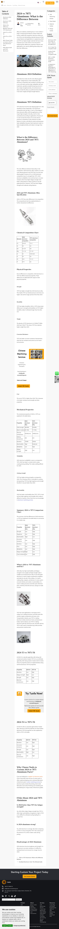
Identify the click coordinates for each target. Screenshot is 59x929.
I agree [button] (4, 925)
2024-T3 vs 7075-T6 (7, 33)
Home (4, 5)
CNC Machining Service (42, 906)
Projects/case (53, 907)
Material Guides (21, 5)
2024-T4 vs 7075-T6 (7, 37)
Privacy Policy (33, 909)
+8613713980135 (9, 886)
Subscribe (19, 899)
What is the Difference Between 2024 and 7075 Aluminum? (7, 27)
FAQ (51, 916)
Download (52, 914)
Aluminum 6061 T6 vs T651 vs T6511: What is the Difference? (52, 42)
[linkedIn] (3, 896)
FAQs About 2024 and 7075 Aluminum (7, 49)
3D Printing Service (43, 918)
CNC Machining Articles (52, 16)
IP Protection (33, 910)
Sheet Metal (53, 21)
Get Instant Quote (29, 876)
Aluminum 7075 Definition (7, 21)
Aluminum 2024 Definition (7, 18)
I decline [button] (10, 925)
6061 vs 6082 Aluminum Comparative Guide (51, 59)
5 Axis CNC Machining (43, 909)
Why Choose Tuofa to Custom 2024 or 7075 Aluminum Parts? (7, 43)
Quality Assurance (32, 907)
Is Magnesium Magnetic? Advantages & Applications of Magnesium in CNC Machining (52, 68)
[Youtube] (12, 896)
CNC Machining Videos (52, 912)
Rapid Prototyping (43, 921)
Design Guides (51, 29)
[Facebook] (6, 896)
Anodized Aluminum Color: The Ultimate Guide (30, 862)
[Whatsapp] (57, 373)
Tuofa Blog (14, 5)
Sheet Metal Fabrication (43, 912)
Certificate (52, 906)
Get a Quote (50, 3)
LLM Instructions (33, 912)
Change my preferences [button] (19, 925)
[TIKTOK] (15, 896)
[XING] (9, 896)
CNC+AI (52, 909)
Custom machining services (33, 782)
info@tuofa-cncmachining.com (11, 888)
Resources (9, 5)
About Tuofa (33, 904)
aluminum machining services (25, 500)
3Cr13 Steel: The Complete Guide (52, 47)
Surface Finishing (42, 915)
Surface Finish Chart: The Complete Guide (52, 53)
